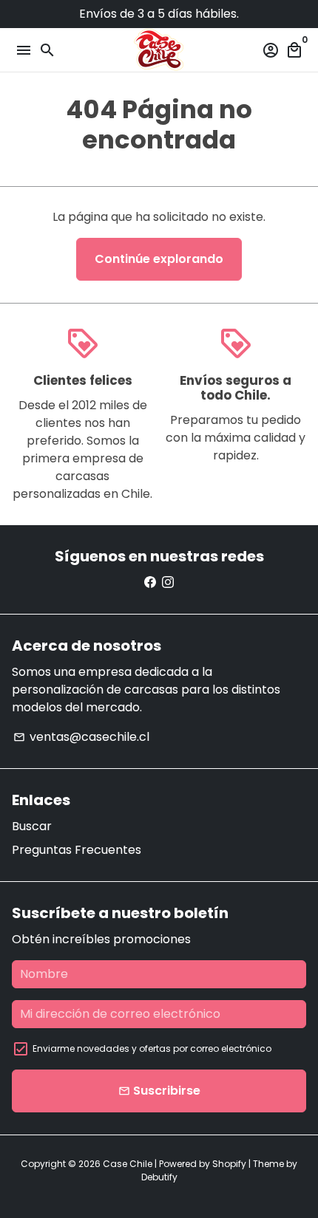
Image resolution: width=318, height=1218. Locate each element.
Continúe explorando (159, 258)
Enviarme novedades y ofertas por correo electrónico (152, 1048)
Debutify (159, 1177)
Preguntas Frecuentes (76, 849)
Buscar (32, 826)
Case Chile (127, 1163)
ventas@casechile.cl (81, 736)
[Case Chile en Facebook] (150, 582)
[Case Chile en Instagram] (168, 582)
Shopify (229, 1163)
